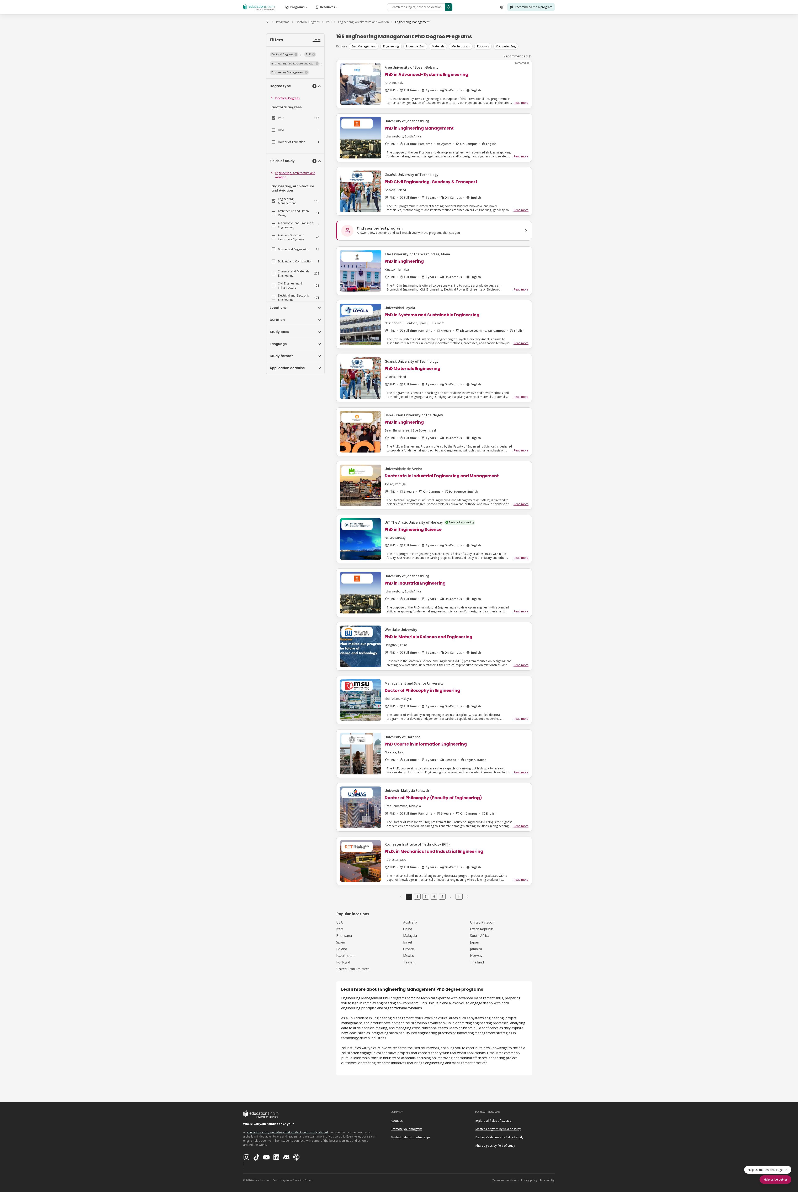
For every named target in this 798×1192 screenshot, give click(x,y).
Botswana (344, 935)
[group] (440, 46)
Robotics (483, 46)
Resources (327, 7)
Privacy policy (529, 1180)
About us (397, 1121)
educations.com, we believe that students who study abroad (287, 1132)
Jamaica (476, 949)
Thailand (477, 962)
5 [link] (442, 896)
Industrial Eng (415, 46)
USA (339, 922)
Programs (297, 7)
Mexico (408, 955)
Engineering (391, 46)
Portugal (343, 962)
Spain (340, 942)
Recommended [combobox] (516, 56)
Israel (407, 942)
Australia (410, 922)
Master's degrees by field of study (498, 1129)
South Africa (479, 935)
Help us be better (775, 1179)
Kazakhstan (345, 955)
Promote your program (406, 1129)
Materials (438, 46)
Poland (341, 949)
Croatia (409, 949)
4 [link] (434, 896)
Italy (339, 929)
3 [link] (425, 896)
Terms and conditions (505, 1180)
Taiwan (409, 962)
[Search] (448, 7)
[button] (284, 54)
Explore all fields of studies (493, 1121)
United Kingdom (482, 922)
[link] (412, 22)
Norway (476, 955)
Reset (316, 40)
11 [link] (459, 896)
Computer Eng (506, 46)
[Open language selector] (502, 7)
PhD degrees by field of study (495, 1145)
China (407, 929)
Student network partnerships (410, 1137)
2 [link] (417, 896)
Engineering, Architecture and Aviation (295, 175)
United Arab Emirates (352, 969)
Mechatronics (460, 46)
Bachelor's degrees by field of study (499, 1137)
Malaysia (410, 935)
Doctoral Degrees (287, 98)
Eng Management (363, 46)
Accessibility (547, 1180)
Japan (474, 942)
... (451, 896)
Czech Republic (481, 929)
